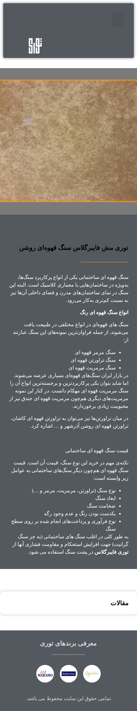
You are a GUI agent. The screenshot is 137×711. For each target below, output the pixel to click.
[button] (118, 19)
